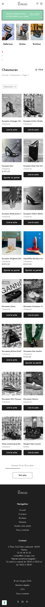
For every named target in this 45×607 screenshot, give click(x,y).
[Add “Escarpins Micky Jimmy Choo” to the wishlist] (18, 193)
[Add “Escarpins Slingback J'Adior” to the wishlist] (18, 238)
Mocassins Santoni (31, 399)
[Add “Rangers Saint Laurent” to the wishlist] (39, 423)
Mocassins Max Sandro (33, 351)
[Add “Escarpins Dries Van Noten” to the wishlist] (39, 145)
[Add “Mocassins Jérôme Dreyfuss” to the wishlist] (18, 331)
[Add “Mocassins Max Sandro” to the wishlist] (39, 331)
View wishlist (34, 13)
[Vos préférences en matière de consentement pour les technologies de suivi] (4, 602)
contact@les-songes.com (24, 555)
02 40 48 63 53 (24, 552)
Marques (22, 522)
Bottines (37, 44)
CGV (22, 589)
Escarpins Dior (7, 166)
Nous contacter (22, 530)
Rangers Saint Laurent (32, 444)
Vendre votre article (22, 526)
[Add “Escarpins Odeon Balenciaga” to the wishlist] (39, 193)
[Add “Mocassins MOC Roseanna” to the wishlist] (18, 378)
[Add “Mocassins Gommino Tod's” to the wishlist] (39, 286)
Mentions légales (22, 585)
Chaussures (15, 75)
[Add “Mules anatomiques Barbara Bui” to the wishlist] (18, 423)
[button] (22, 51)
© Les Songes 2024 (22, 580)
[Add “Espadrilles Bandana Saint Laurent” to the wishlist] (39, 238)
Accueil (5, 75)
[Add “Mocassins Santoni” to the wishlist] (39, 378)
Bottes (22, 44)
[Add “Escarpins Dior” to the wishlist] (18, 145)
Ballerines (8, 44)
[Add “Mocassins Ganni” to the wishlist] (18, 286)
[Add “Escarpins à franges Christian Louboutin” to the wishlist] (18, 100)
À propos (22, 514)
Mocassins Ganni (8, 306)
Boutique (22, 518)
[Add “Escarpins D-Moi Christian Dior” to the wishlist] (39, 100)
